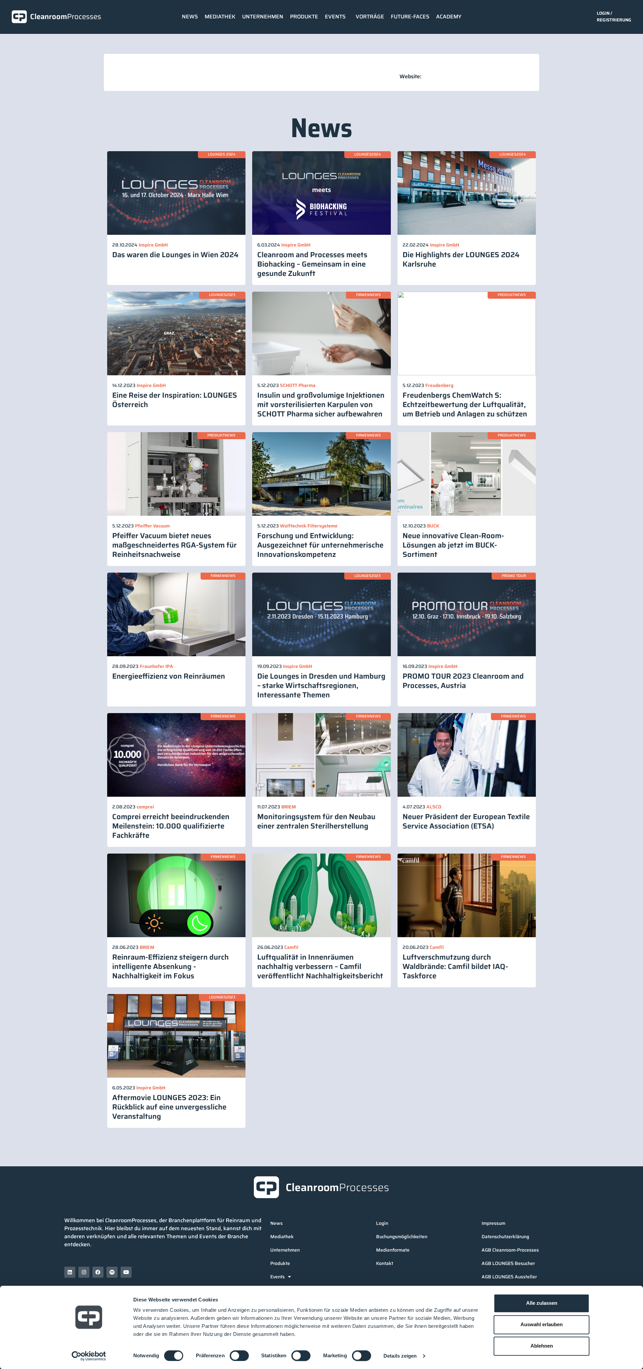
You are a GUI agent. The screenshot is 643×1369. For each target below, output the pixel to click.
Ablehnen (541, 1346)
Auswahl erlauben (541, 1324)
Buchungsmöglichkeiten (401, 1236)
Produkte (304, 16)
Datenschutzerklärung (505, 1236)
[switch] (239, 1355)
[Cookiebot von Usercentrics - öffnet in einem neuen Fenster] (89, 1356)
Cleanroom (65, 16)
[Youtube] (126, 1272)
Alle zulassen (541, 1303)
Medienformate (393, 1250)
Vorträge (370, 16)
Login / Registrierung (614, 16)
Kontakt (384, 1263)
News (190, 16)
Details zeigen (400, 1356)
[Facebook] (97, 1272)
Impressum (493, 1223)
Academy (448, 16)
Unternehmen (262, 16)
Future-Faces (410, 16)
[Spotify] (112, 1272)
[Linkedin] (69, 1272)
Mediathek (220, 16)
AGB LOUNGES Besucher (508, 1263)
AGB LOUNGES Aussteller (509, 1276)
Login (382, 1223)
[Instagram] (83, 1272)
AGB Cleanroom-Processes (510, 1250)
